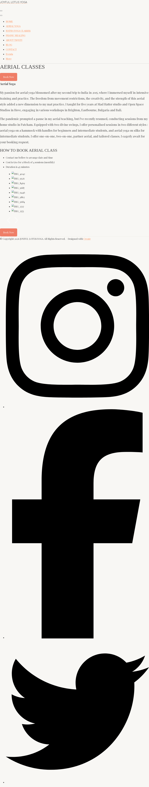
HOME (9, 21)
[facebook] (77, 406)
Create (87, 238)
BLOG (9, 44)
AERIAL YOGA (13, 26)
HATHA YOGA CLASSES (18, 30)
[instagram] (77, 637)
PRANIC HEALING (15, 35)
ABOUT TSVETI (14, 40)
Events (9, 54)
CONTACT (11, 49)
